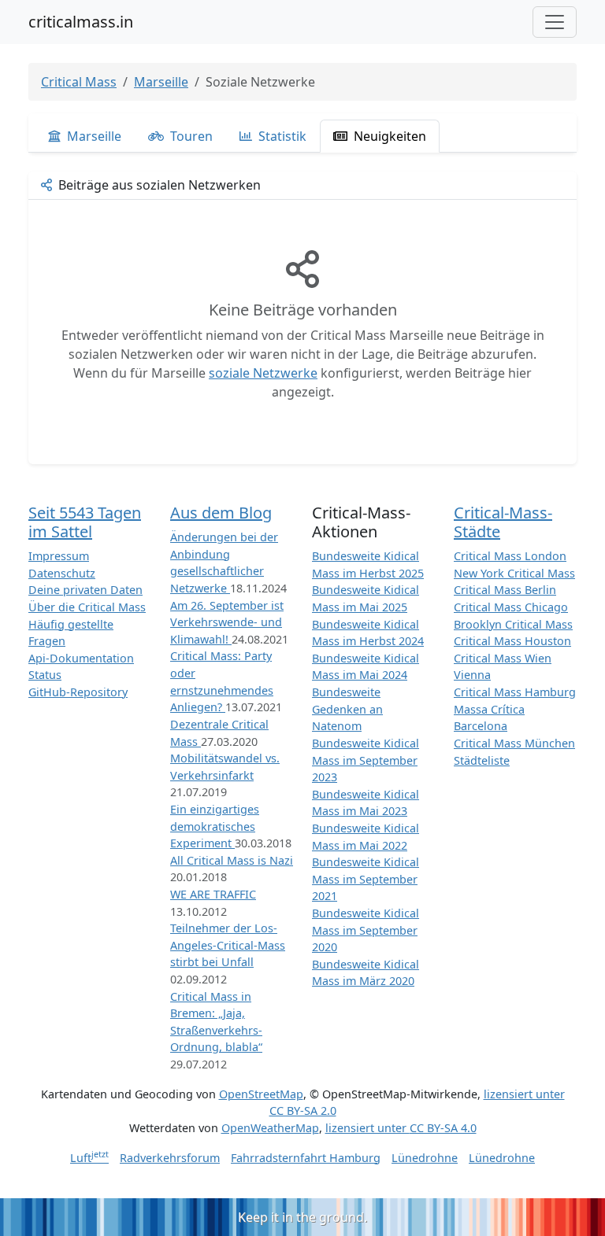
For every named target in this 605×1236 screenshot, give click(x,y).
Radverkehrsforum (170, 1157)
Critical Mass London (510, 555)
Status (44, 674)
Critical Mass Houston (512, 640)
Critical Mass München (514, 743)
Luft (89, 1157)
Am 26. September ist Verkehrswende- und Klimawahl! (227, 622)
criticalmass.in (80, 21)
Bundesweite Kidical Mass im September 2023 (365, 760)
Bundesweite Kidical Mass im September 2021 (365, 878)
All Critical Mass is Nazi (231, 860)
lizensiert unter (401, 1127)
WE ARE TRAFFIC (213, 894)
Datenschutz (61, 573)
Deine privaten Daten (85, 589)
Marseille (161, 81)
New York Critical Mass (514, 573)
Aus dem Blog (221, 512)
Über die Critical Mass (87, 607)
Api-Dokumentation (81, 658)
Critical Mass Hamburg (515, 691)
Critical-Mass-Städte (503, 522)
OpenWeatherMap (270, 1127)
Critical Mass (79, 81)
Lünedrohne (425, 1157)
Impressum (58, 555)
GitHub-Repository (78, 691)
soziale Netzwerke (263, 373)
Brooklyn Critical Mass (513, 624)
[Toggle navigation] (555, 22)
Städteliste (482, 760)
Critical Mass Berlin (505, 589)
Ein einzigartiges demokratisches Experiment (214, 826)
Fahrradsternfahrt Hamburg (305, 1157)
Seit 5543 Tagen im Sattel (84, 522)
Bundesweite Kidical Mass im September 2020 (365, 930)
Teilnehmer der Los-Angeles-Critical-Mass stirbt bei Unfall (227, 945)
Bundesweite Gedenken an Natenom (347, 708)
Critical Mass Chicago (511, 607)
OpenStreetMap (261, 1094)
